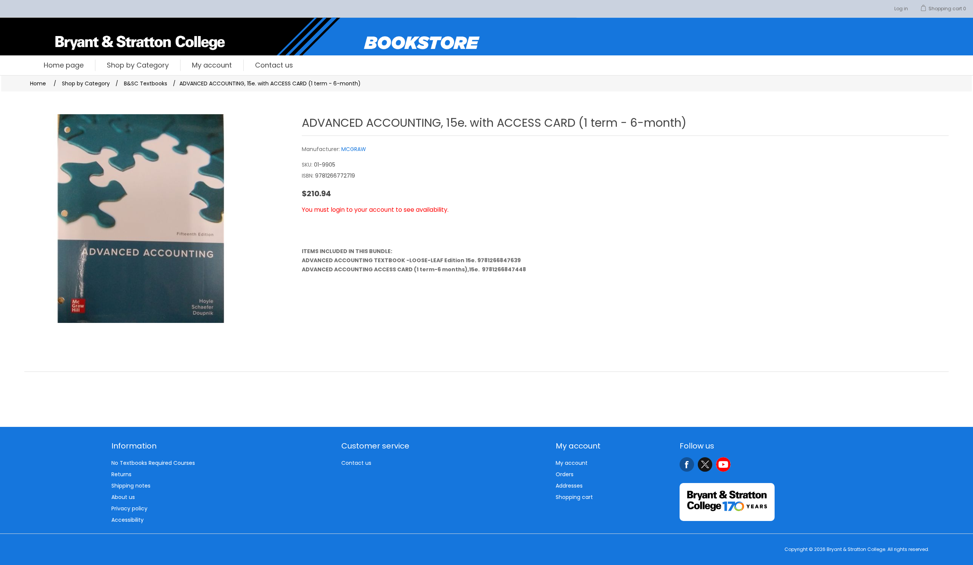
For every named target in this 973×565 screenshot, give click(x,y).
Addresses (569, 485)
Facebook (687, 464)
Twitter (705, 464)
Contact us (356, 463)
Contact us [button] (274, 65)
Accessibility (127, 520)
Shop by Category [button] (138, 65)
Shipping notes (131, 485)
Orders (565, 474)
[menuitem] (63, 65)
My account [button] (212, 65)
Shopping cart (574, 497)
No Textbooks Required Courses (153, 463)
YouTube (723, 464)
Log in (901, 8)
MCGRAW (353, 149)
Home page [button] (64, 65)
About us (123, 497)
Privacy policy (129, 508)
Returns (121, 474)
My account (572, 463)
